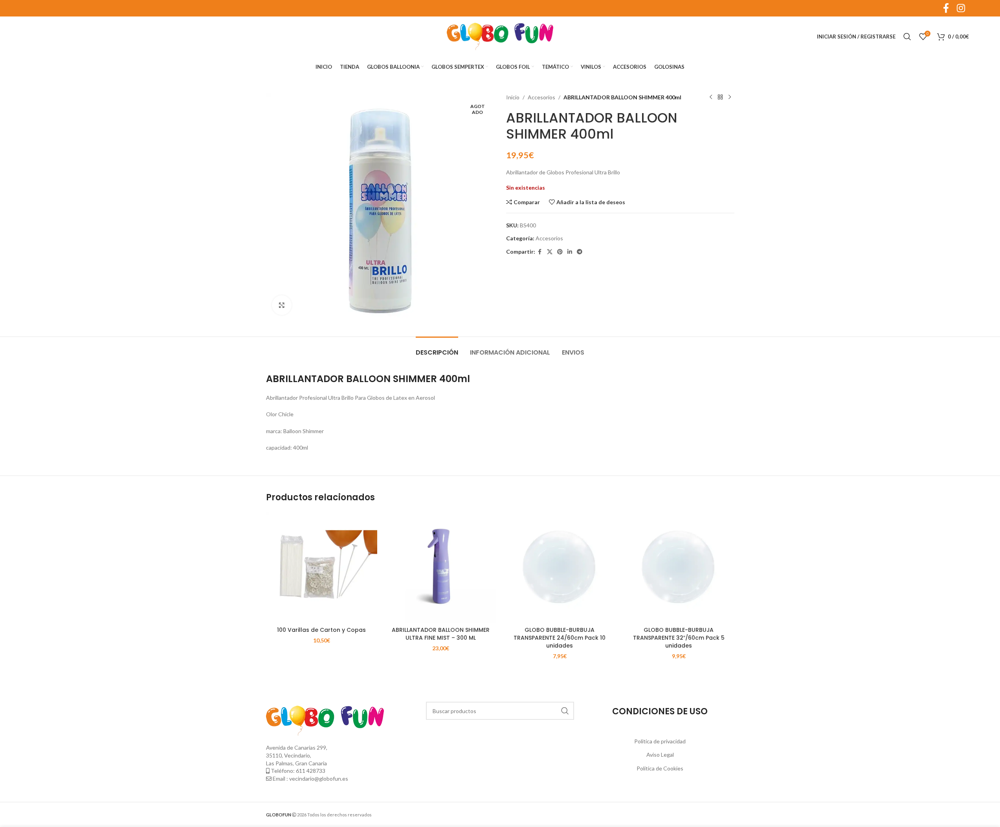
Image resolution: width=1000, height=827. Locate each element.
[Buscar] (907, 36)
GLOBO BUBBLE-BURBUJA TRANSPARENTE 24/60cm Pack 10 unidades (560, 637)
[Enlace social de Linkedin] (569, 252)
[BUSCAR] (565, 711)
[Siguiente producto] (729, 97)
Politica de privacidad (660, 741)
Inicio (512, 97)
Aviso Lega (659, 754)
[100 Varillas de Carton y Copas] (321, 567)
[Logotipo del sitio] (500, 36)
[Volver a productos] (720, 97)
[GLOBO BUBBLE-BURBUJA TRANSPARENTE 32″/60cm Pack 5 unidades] (678, 567)
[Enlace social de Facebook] (540, 252)
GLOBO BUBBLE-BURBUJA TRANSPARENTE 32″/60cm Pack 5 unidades (679, 637)
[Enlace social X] (550, 252)
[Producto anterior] (711, 97)
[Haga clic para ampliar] (282, 305)
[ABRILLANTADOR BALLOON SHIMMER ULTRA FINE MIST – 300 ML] (440, 567)
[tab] (437, 348)
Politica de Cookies (660, 768)
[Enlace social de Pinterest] (560, 252)
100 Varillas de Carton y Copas (321, 630)
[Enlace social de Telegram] (579, 252)
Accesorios (541, 97)
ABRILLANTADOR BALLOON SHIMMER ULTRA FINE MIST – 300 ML (441, 634)
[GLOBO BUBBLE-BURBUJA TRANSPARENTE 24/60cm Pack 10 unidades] (559, 567)
